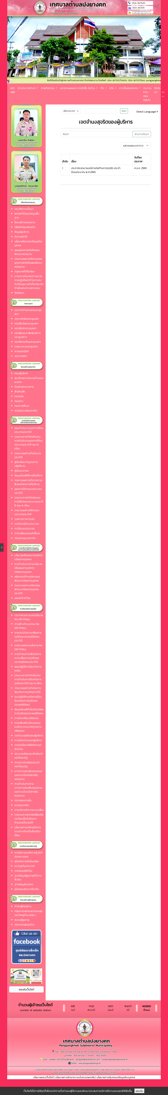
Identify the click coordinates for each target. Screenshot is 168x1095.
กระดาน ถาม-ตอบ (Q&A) (147, 94)
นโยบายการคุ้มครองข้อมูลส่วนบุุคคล (116, 1077)
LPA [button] (111, 88)
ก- (163, 96)
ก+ (163, 92)
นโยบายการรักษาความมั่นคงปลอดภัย (75, 1077)
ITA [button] (102, 88)
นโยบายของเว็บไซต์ (43, 1077)
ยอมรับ (139, 1091)
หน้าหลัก (12, 90)
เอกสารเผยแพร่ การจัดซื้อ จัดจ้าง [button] (78, 88)
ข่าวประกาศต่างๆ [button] (27, 88)
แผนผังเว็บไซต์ (26, 989)
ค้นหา (124, 111)
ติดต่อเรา (157, 90)
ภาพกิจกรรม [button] (48, 88)
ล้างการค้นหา (142, 134)
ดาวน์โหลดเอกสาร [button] (129, 88)
